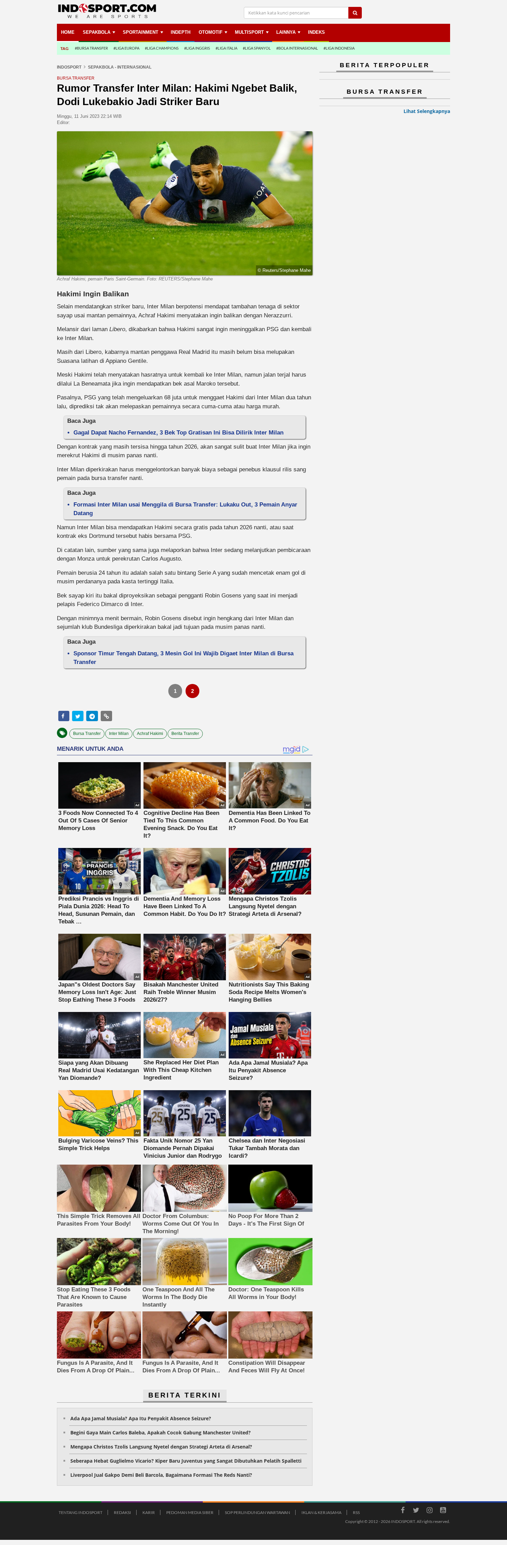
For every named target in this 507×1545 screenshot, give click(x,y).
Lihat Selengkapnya (427, 111)
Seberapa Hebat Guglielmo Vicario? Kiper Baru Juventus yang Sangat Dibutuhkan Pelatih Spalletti (185, 1460)
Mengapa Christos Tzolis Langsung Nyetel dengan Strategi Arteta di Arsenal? (161, 1446)
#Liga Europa (126, 48)
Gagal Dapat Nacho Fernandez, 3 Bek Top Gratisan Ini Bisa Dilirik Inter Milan (178, 432)
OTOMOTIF (210, 32)
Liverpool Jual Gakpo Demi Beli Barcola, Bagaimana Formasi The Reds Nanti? (161, 1475)
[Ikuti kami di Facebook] (402, 1511)
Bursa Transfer (87, 733)
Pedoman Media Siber (189, 1512)
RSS (356, 1512)
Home (67, 32)
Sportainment (140, 32)
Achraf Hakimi (150, 733)
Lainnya (286, 32)
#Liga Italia (226, 48)
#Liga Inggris (197, 48)
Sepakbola (96, 32)
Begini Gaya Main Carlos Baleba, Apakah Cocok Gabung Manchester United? (160, 1432)
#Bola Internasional (297, 48)
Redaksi (122, 1512)
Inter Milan (119, 733)
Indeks (316, 32)
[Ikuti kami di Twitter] (415, 1511)
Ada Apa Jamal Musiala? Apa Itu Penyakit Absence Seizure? (140, 1418)
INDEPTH (180, 32)
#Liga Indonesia (339, 48)
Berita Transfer (185, 733)
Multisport (249, 32)
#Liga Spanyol (257, 48)
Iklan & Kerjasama (321, 1512)
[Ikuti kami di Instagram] (429, 1511)
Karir (148, 1512)
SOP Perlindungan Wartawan (257, 1512)
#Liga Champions (162, 48)
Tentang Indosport (80, 1512)
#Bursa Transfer (91, 48)
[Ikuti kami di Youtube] (442, 1511)
